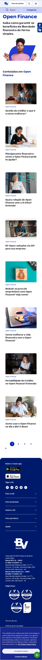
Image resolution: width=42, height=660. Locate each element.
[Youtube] (16, 487)
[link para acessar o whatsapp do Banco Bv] (38, 655)
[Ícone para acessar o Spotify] (26, 487)
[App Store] (12, 476)
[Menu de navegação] (35, 3)
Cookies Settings (21, 656)
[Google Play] (12, 469)
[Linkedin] (21, 487)
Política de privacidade (14, 626)
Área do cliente (18, 3)
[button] (10, 10)
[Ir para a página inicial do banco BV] (6, 3)
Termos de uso (11, 621)
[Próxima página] (12, 448)
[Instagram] (12, 487)
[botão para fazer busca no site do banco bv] (29, 3)
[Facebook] (7, 487)
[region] (21, 643)
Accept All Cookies (21, 651)
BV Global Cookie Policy (27, 644)
